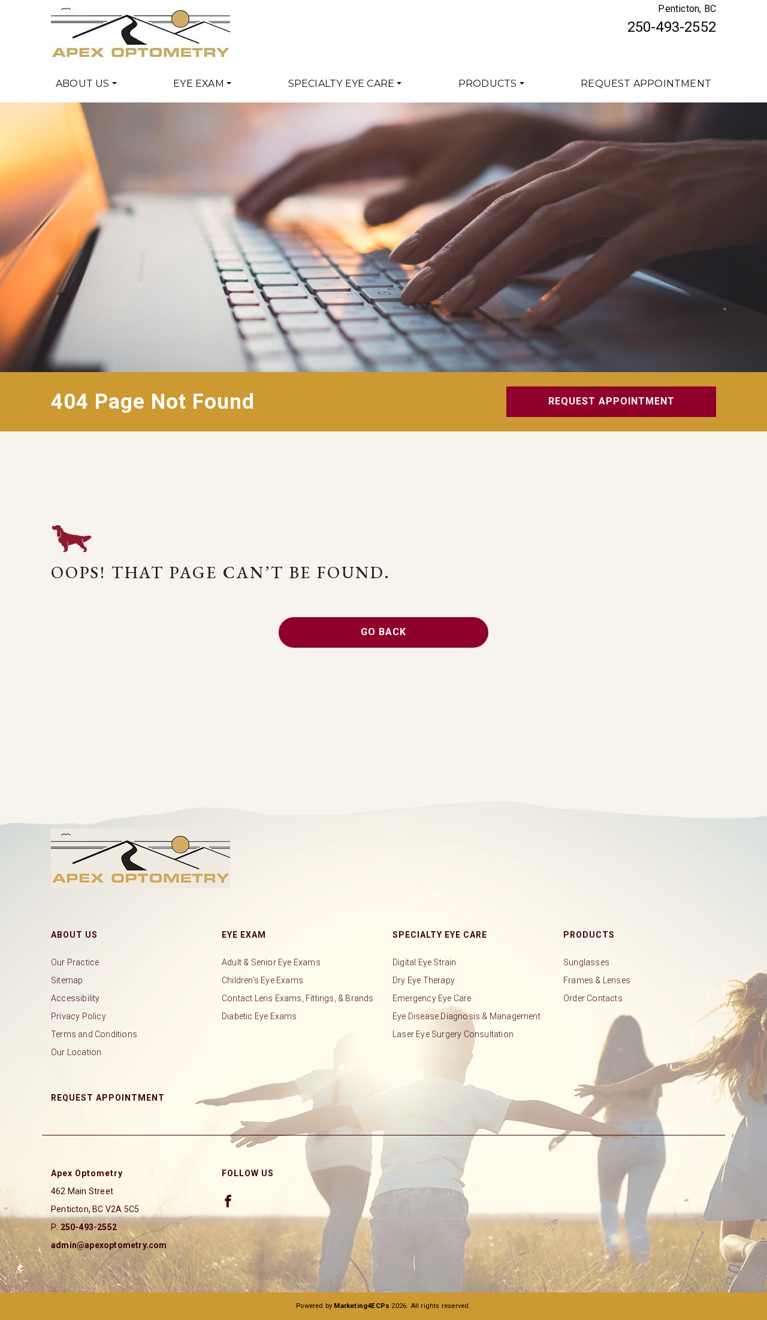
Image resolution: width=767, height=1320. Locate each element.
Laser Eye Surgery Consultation (453, 1034)
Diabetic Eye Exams (259, 1016)
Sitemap (67, 980)
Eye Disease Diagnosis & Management (466, 1016)
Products (487, 83)
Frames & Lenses (596, 980)
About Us (83, 83)
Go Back (383, 632)
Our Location (76, 1052)
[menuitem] (86, 84)
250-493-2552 (671, 27)
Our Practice (75, 962)
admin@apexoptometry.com (109, 1245)
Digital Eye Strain (424, 962)
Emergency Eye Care (432, 998)
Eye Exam (198, 83)
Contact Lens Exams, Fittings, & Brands (298, 998)
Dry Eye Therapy (423, 980)
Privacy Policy (78, 1016)
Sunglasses (586, 962)
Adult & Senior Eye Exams (271, 962)
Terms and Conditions (94, 1034)
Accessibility (75, 998)
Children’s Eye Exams (262, 980)
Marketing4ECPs (361, 1306)
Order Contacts (593, 998)
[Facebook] (228, 1201)
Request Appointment (646, 83)
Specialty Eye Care (341, 83)
